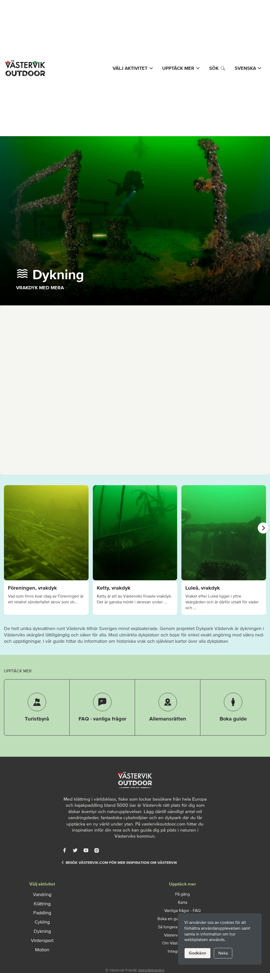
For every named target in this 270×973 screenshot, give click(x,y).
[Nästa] (263, 528)
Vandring (42, 894)
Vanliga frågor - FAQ (182, 910)
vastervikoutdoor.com (163, 824)
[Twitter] (75, 850)
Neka (223, 953)
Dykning (42, 931)
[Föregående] (6, 528)
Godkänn (197, 953)
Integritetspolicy (151, 970)
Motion (42, 949)
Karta (182, 902)
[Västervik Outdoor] (24, 68)
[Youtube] (86, 850)
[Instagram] (96, 850)
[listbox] (135, 550)
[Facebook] (64, 850)
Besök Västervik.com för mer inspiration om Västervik (121, 863)
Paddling (42, 912)
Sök (214, 68)
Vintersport (42, 940)
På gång (182, 894)
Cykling (42, 922)
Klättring (42, 903)
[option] (46, 550)
